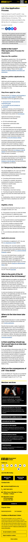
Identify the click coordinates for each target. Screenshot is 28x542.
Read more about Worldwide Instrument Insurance (14, 395)
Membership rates (7, 478)
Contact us (14, 503)
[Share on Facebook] (6, 28)
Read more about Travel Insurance (14, 447)
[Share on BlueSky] (12, 28)
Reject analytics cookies (9, 535)
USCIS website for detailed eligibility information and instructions (13, 70)
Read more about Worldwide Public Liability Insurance (14, 417)
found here (13, 269)
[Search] (22, 2)
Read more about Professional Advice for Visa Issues (14, 410)
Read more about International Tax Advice (14, 421)
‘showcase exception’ (6, 337)
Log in (18, 1)
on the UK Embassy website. (14, 137)
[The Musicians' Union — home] (6, 2)
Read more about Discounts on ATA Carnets (14, 428)
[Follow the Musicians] (2, 465)
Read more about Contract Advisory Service (14, 437)
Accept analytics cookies (9, 532)
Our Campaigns (18, 511)
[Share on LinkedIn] (9, 28)
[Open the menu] (26, 2)
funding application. (9, 323)
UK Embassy (21, 113)
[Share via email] (15, 28)
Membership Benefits (6, 511)
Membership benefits (20, 478)
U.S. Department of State (9, 243)
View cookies (14, 539)
